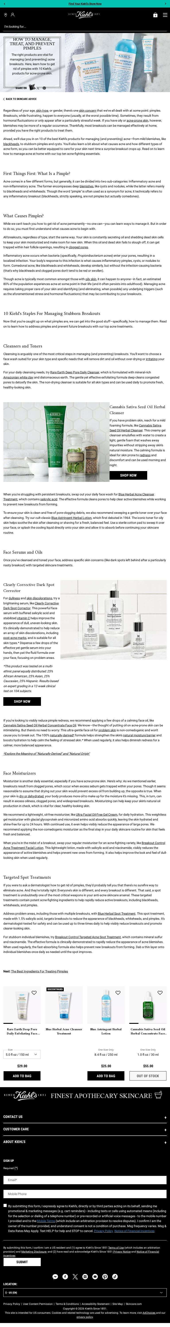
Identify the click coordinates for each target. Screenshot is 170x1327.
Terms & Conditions (67, 1304)
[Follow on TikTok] (115, 1277)
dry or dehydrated (31, 796)
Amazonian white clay (18, 377)
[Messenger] (55, 1277)
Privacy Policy (11, 1304)
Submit (22, 1262)
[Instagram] (85, 1277)
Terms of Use (116, 1247)
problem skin (107, 730)
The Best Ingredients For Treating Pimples (39, 971)
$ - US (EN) (11, 1292)
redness (145, 455)
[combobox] (81, 26)
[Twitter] (75, 1277)
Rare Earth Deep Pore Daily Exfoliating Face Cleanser (22, 1031)
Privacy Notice (122, 1251)
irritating (152, 359)
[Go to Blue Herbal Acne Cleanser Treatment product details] (64, 1005)
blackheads (11, 144)
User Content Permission (38, 1304)
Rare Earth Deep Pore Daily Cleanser (74, 372)
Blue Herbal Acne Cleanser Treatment (64, 1031)
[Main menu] (165, 14)
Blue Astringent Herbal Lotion (71, 518)
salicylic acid (48, 499)
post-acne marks (14, 638)
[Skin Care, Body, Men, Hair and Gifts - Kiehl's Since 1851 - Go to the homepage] (84, 14)
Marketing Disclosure (33, 1251)
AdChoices (149, 1312)
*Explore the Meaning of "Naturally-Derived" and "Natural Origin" (46, 753)
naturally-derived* (62, 735)
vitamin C (23, 618)
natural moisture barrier (139, 735)
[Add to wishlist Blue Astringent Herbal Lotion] (118, 993)
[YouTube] (95, 1277)
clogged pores (78, 247)
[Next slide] (165, 3)
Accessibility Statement (96, 1304)
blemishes (86, 186)
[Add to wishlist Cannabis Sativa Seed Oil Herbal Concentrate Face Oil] (160, 993)
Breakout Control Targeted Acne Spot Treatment (88, 937)
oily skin (90, 279)
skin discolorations (39, 598)
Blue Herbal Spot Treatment (116, 913)
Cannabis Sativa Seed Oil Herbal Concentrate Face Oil (39, 725)
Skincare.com (134, 1304)
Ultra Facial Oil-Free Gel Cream (96, 814)
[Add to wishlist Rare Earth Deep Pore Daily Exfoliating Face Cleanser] (34, 993)
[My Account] (13, 14)
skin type (42, 110)
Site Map (117, 1304)
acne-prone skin (137, 120)
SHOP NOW (128, 475)
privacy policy (85, 1317)
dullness (14, 598)
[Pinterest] (105, 1277)
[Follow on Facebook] (65, 1277)
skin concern (87, 110)
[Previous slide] (4, 3)
